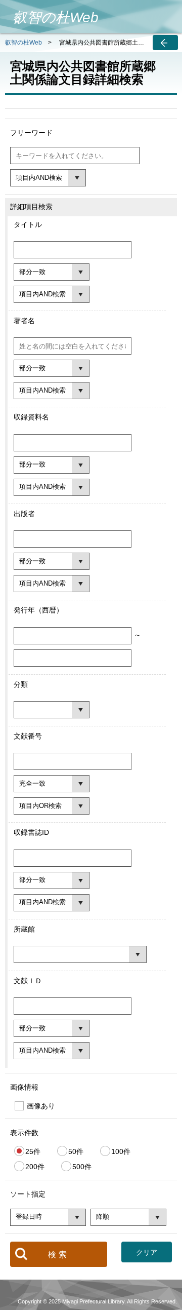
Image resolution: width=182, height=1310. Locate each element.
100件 (120, 1151)
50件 (75, 1151)
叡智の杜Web (23, 42)
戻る (165, 42)
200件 (34, 1167)
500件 (82, 1167)
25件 (32, 1151)
